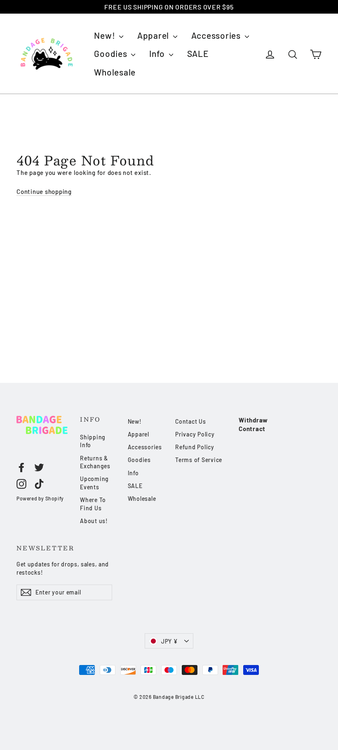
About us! (94, 520)
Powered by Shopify (40, 498)
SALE (198, 53)
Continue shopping (44, 191)
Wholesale (115, 72)
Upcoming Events (94, 483)
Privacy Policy (195, 434)
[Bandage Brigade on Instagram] (21, 483)
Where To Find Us (93, 504)
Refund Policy (194, 446)
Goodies (111, 53)
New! (105, 35)
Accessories (217, 35)
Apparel (154, 35)
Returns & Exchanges (95, 462)
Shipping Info (93, 441)
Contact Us (190, 421)
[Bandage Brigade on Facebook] (21, 467)
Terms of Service (198, 459)
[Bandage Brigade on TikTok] (39, 483)
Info (158, 53)
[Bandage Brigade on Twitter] (39, 467)
